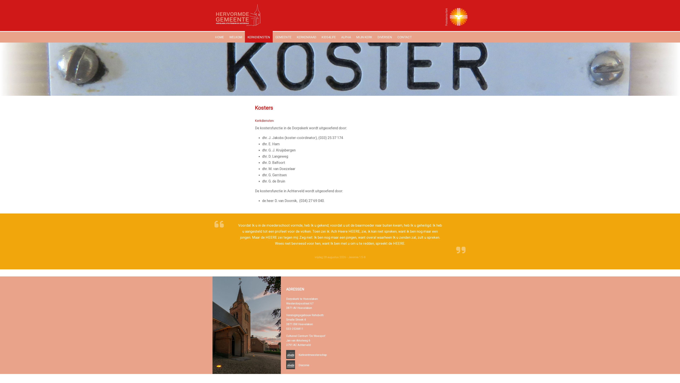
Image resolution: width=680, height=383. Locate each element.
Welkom (235, 37)
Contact (404, 37)
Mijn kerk (364, 37)
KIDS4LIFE (329, 37)
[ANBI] (290, 358)
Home (219, 37)
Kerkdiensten (259, 37)
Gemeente (283, 37)
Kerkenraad (306, 37)
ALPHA (346, 37)
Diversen (385, 37)
